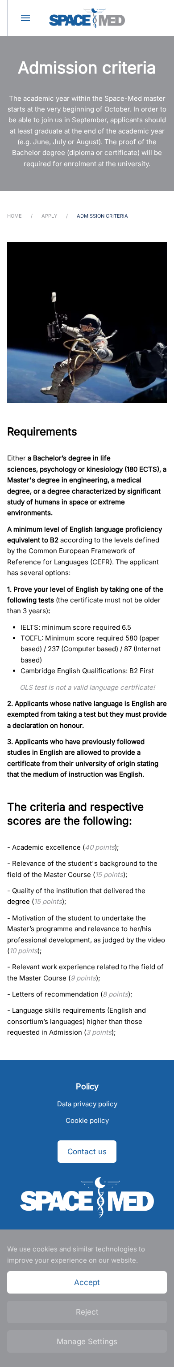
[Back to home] (87, 18)
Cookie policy (87, 1120)
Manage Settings (87, 1341)
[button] (25, 18)
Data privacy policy (87, 1104)
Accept (87, 1282)
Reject (87, 1311)
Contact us (87, 1151)
